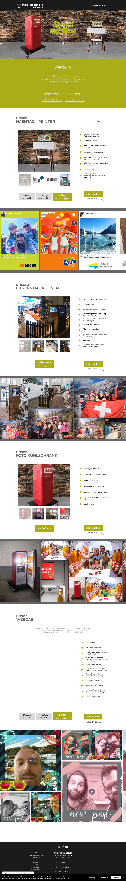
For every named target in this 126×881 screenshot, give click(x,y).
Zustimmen (116, 878)
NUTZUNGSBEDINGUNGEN (36, 855)
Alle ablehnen (104, 878)
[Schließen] (123, 877)
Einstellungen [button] (92, 878)
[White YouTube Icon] (67, 847)
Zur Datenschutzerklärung (61, 879)
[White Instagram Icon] (59, 847)
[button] (97, 120)
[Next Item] (67, 151)
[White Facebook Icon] (63, 847)
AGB (36, 852)
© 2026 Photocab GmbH (63, 872)
